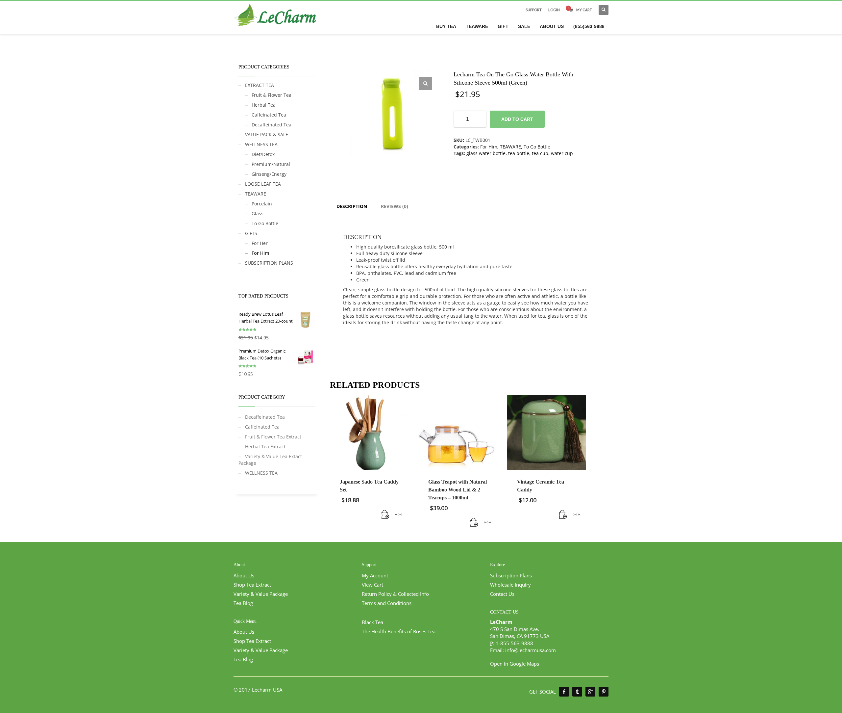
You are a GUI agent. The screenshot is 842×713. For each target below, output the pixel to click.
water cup (562, 153)
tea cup (540, 153)
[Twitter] (577, 692)
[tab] (352, 206)
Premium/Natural (271, 164)
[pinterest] (603, 692)
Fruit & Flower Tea (271, 95)
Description (351, 206)
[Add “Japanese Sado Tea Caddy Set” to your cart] (385, 514)
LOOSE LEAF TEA (263, 184)
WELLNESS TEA (261, 144)
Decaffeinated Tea (271, 124)
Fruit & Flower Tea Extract (273, 437)
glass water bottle (486, 153)
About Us (244, 575)
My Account (375, 575)
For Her (260, 243)
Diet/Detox (263, 154)
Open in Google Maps (514, 663)
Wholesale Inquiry (510, 584)
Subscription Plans (511, 575)
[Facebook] (564, 692)
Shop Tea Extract (252, 584)
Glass (257, 213)
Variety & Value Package (261, 594)
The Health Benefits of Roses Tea (398, 631)
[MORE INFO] (398, 514)
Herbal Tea (264, 105)
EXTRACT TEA (259, 85)
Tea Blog (243, 603)
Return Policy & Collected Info (395, 594)
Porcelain (262, 203)
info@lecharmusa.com (530, 650)
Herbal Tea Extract (265, 446)
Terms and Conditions (386, 603)
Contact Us (502, 594)
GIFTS (251, 233)
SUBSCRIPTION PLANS (269, 263)
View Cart (372, 584)
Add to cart (517, 119)
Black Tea (372, 622)
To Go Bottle (537, 147)
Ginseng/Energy (269, 174)
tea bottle (518, 153)
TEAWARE (510, 147)
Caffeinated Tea (269, 115)
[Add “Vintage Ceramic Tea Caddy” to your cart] (563, 514)
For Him (488, 147)
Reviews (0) (394, 206)
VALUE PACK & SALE (266, 134)
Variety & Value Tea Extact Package (270, 459)
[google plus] (590, 692)
